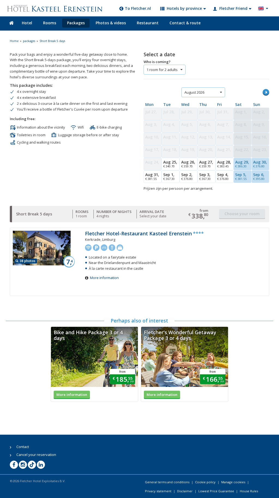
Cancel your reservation (36, 454)
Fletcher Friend (233, 8)
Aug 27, (206, 163)
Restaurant (148, 22)
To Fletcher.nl (138, 8)
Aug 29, (242, 163)
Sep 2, (187, 176)
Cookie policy (205, 482)
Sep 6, (259, 176)
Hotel (27, 22)
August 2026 (194, 92)
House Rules (249, 491)
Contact (22, 446)
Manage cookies (233, 482)
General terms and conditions (167, 482)
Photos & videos (111, 22)
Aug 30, (260, 163)
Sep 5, (241, 176)
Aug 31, (152, 176)
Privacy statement (158, 491)
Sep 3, (205, 176)
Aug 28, (224, 163)
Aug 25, (170, 163)
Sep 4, (223, 176)
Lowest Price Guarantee (216, 491)
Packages (76, 22)
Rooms (49, 22)
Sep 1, (169, 176)
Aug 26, (188, 163)
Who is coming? (157, 61)
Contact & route (185, 22)
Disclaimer (185, 491)
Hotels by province (184, 8)
